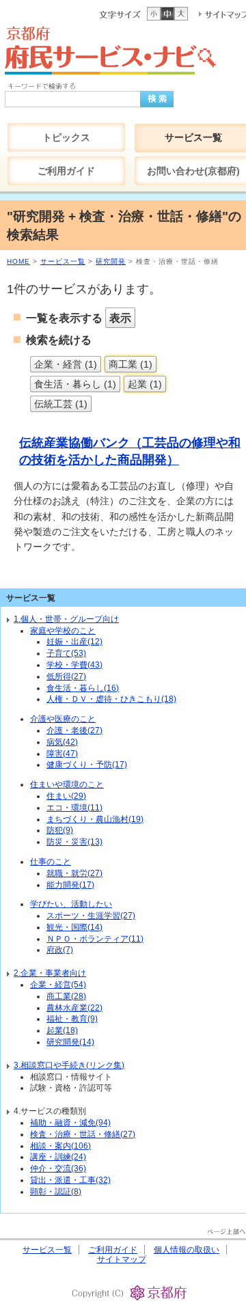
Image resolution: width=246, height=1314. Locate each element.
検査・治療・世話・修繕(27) (82, 1134)
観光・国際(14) (74, 927)
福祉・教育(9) (72, 1019)
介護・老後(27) (74, 730)
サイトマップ (121, 1259)
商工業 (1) (130, 364)
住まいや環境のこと (67, 784)
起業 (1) (145, 384)
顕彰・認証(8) (55, 1191)
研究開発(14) (70, 1042)
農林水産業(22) (74, 1008)
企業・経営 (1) (65, 364)
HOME (18, 261)
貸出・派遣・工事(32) (70, 1180)
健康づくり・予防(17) (86, 764)
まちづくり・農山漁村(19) (95, 819)
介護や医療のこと (63, 719)
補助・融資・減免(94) (70, 1122)
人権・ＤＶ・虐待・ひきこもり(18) (111, 699)
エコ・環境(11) (74, 807)
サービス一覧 (62, 261)
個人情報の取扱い (186, 1250)
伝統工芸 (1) (60, 403)
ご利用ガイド (112, 1250)
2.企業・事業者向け (50, 973)
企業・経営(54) (58, 984)
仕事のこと (50, 861)
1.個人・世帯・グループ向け (66, 619)
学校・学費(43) (74, 665)
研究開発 (111, 261)
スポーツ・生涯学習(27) (90, 915)
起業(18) (62, 1030)
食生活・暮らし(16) (82, 688)
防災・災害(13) (74, 842)
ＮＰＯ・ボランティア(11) (95, 939)
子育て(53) (66, 653)
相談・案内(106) (60, 1146)
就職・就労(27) (74, 873)
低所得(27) (66, 676)
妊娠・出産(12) (74, 641)
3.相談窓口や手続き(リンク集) (69, 1065)
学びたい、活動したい (71, 904)
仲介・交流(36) (58, 1168)
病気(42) (62, 742)
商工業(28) (66, 996)
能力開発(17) (70, 885)
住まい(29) (66, 796)
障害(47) (62, 753)
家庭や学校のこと (63, 630)
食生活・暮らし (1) (75, 384)
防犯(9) (59, 830)
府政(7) (59, 950)
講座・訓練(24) (58, 1157)
